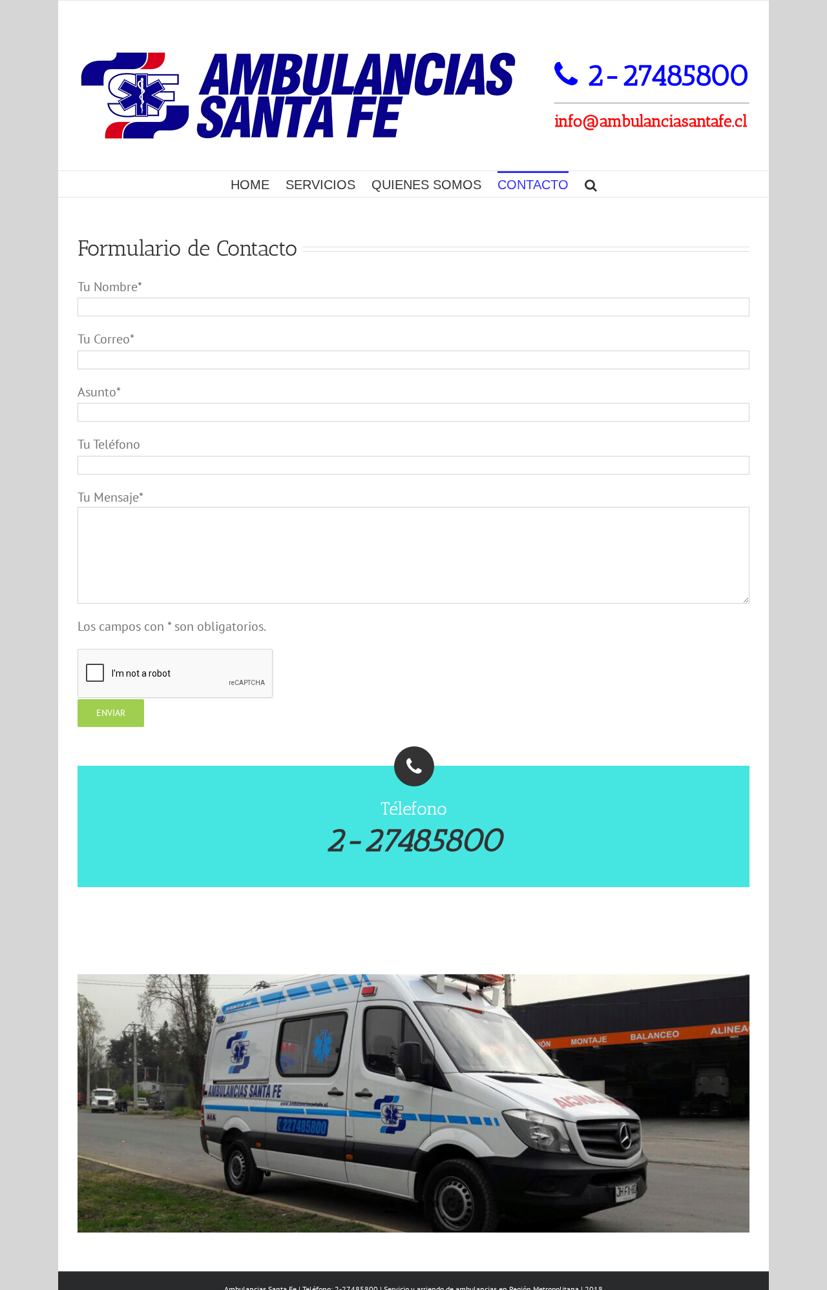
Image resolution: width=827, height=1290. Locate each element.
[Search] (591, 184)
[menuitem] (258, 184)
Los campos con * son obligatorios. (172, 626)
